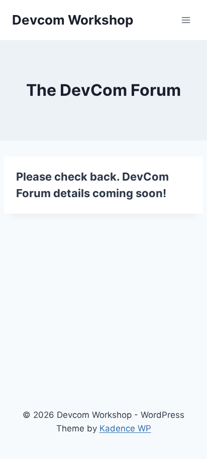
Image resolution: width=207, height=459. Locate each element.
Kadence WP (125, 428)
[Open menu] (185, 20)
